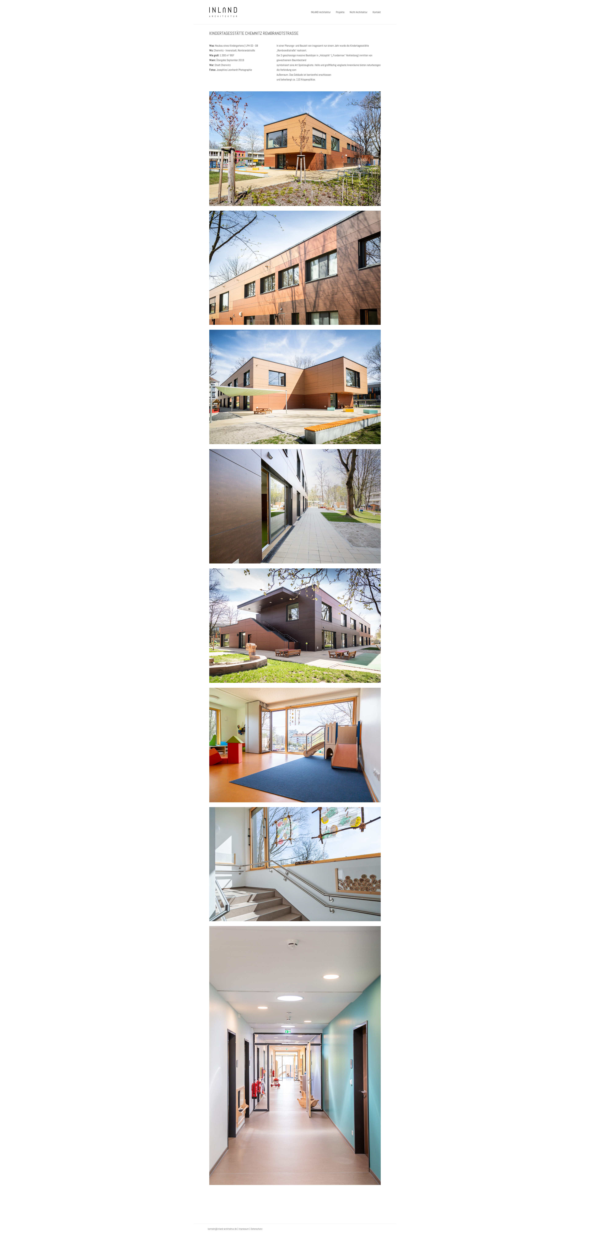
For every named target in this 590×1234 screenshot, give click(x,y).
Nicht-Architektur (358, 12)
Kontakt (377, 12)
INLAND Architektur (321, 12)
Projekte (340, 12)
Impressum (244, 1228)
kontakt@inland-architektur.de (222, 1228)
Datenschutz (256, 1228)
